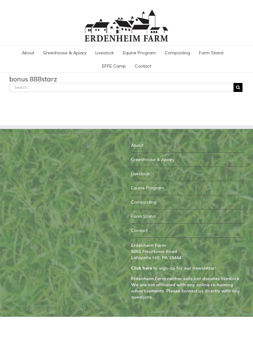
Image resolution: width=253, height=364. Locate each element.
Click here (141, 268)
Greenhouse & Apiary (152, 159)
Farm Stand (143, 216)
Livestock (140, 173)
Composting (143, 202)
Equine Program (147, 188)
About (137, 145)
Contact (139, 230)
